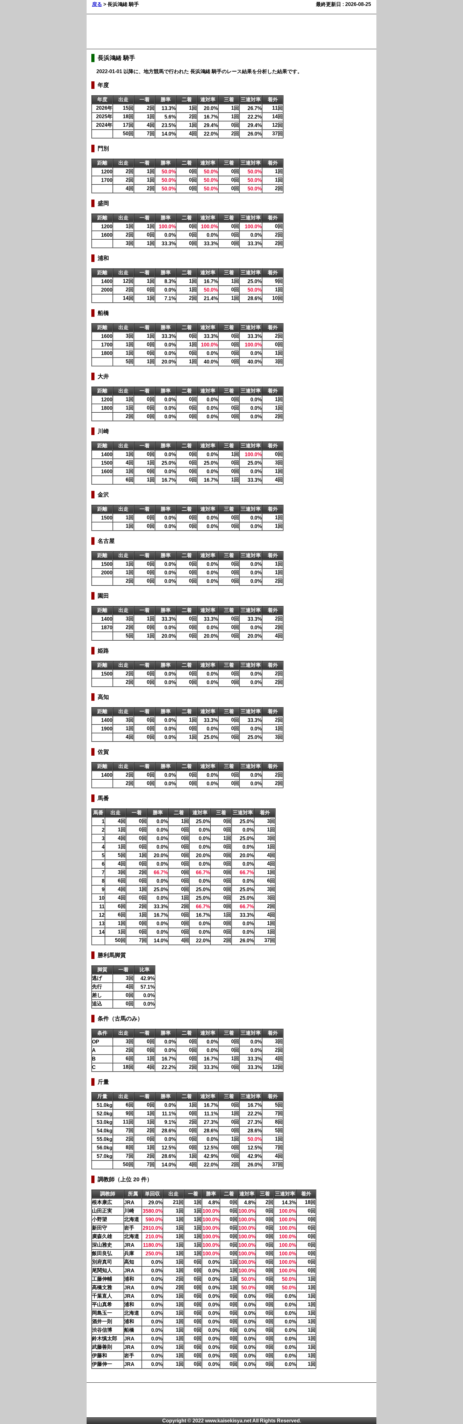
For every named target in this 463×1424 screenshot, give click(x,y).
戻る (97, 4)
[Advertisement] (206, 31)
